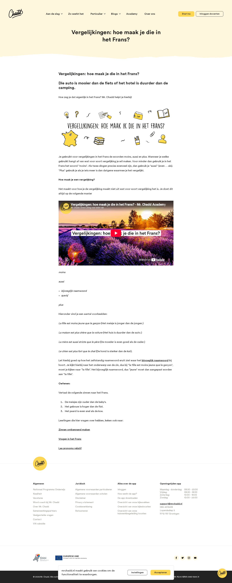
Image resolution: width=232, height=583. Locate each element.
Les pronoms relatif (70, 448)
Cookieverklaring (83, 507)
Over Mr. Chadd (41, 507)
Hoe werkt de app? (127, 494)
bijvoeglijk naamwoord (155, 360)
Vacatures (38, 498)
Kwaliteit (37, 494)
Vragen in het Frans (70, 439)
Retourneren (81, 511)
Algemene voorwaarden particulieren (93, 489)
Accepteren (160, 572)
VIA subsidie (39, 524)
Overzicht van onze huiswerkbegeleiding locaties (132, 512)
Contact (37, 519)
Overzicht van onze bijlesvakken (133, 502)
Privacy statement (84, 502)
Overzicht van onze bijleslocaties (134, 507)
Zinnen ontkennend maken (74, 429)
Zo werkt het (76, 14)
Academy (132, 14)
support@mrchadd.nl (171, 504)
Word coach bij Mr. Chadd (46, 502)
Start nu (186, 14)
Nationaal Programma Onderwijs (49, 489)
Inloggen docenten (210, 14)
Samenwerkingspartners (45, 511)
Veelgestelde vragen (43, 515)
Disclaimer (80, 498)
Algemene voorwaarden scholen (91, 494)
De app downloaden (128, 498)
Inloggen (122, 489)
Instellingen (137, 572)
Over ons (149, 14)
